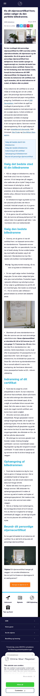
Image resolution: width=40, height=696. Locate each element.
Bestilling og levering (12, 638)
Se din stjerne (10, 633)
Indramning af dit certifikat (15, 151)
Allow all (20, 684)
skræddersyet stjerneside (20, 129)
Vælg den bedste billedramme (16, 148)
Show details (27, 676)
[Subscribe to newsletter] (32, 655)
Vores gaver (9, 627)
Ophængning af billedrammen (16, 154)
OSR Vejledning (9, 22)
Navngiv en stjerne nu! (19, 585)
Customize (19, 690)
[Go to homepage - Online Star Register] (20, 3)
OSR (6, 621)
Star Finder (16, 132)
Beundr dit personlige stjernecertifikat (19, 156)
